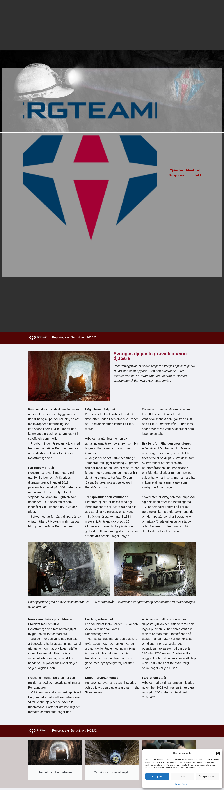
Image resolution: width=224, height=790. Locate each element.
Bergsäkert (177, 175)
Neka (182, 776)
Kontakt (194, 175)
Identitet (193, 170)
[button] (217, 753)
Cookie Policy (181, 784)
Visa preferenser (207, 776)
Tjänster (176, 170)
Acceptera (157, 776)
